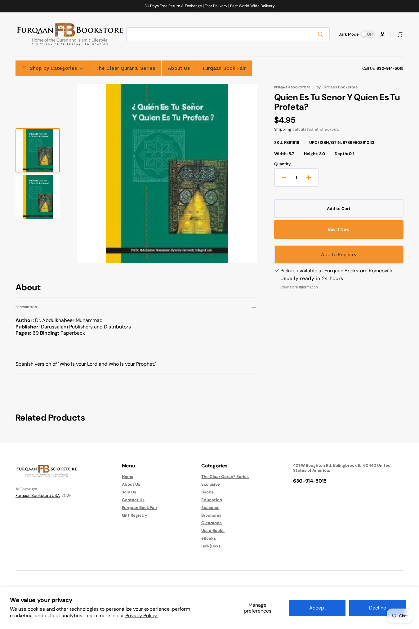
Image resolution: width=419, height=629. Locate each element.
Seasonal (210, 507)
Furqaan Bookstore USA (38, 495)
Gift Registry (134, 515)
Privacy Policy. (141, 615)
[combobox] (228, 34)
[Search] (322, 34)
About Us (131, 484)
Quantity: (283, 164)
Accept (317, 607)
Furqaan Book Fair (139, 507)
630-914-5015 (390, 68)
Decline (377, 607)
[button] (382, 34)
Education (211, 499)
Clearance (211, 522)
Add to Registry (339, 254)
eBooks (208, 538)
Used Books (213, 530)
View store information (299, 287)
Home (127, 476)
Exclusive (210, 484)
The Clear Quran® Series (225, 476)
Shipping (283, 129)
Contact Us (133, 499)
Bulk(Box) (210, 546)
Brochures (211, 515)
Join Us (129, 492)
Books (207, 492)
